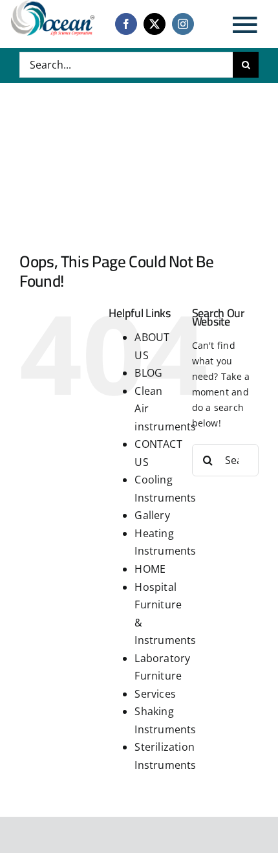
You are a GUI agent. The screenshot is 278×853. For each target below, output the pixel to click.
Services (155, 694)
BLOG (148, 373)
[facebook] (126, 24)
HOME (150, 569)
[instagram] (183, 24)
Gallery (151, 515)
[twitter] (155, 24)
